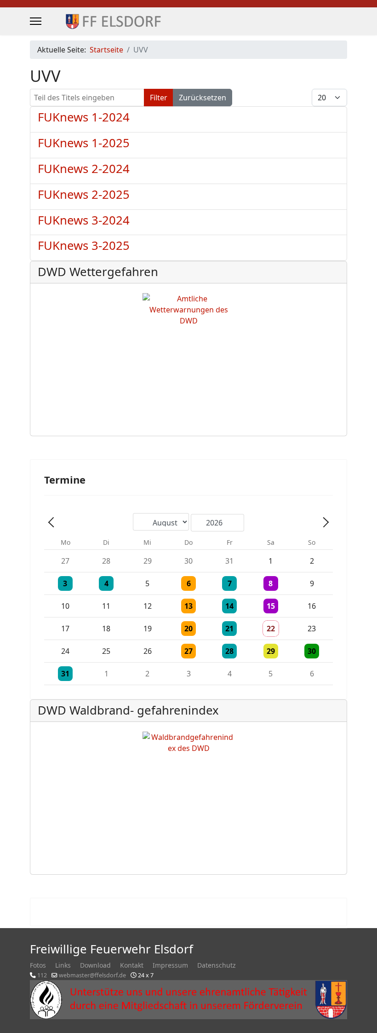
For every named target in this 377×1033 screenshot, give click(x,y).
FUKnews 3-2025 (84, 245)
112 (42, 975)
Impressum (170, 965)
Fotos (38, 965)
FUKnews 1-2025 (84, 143)
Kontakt (131, 965)
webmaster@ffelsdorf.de (92, 975)
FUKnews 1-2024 (84, 117)
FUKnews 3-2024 (84, 220)
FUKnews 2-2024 (84, 169)
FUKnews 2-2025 (84, 194)
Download (95, 965)
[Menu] (35, 21)
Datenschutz (216, 965)
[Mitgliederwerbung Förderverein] (188, 999)
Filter (158, 97)
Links (63, 965)
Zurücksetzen (202, 97)
